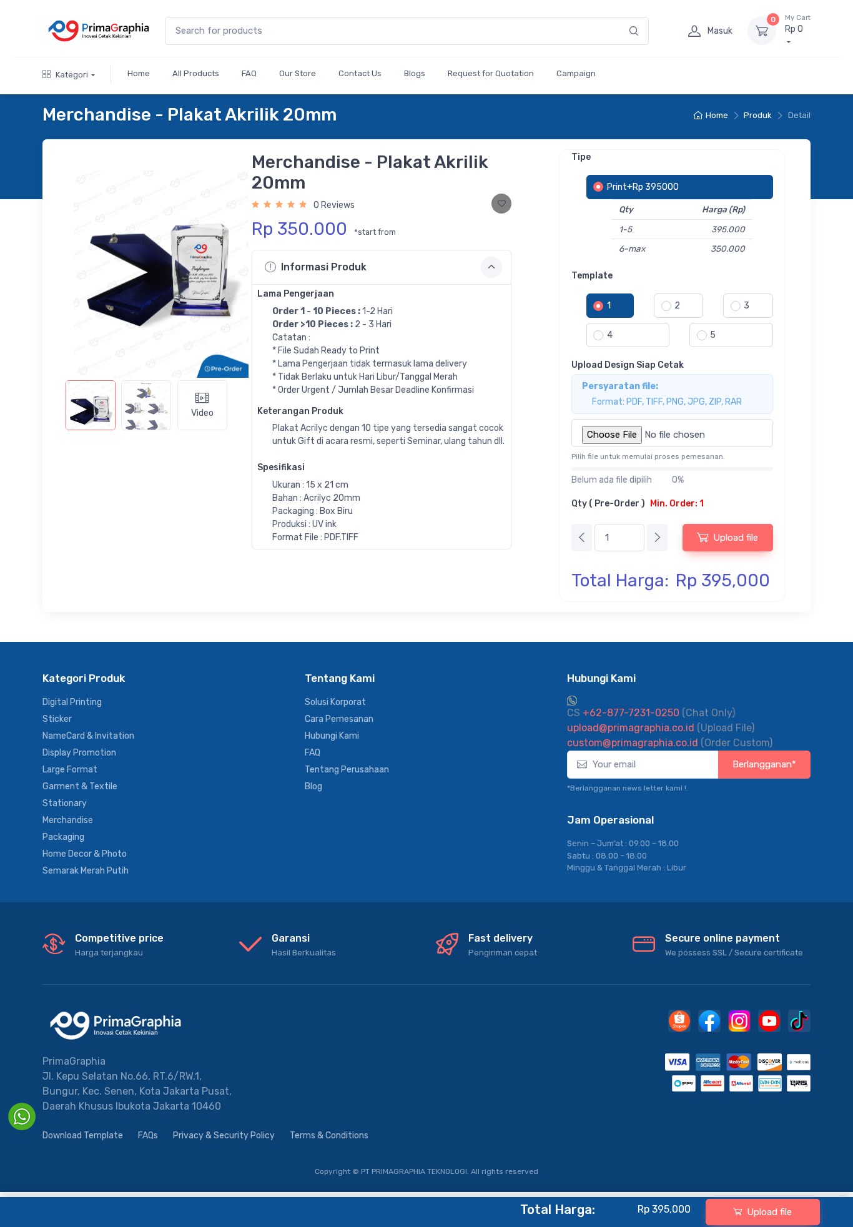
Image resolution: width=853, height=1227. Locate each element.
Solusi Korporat (335, 702)
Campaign (576, 73)
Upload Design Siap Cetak (627, 365)
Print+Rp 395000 (643, 187)
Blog (313, 786)
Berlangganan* (764, 764)
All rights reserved (504, 1171)
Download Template (82, 1135)
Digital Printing (72, 702)
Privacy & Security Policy (224, 1135)
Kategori (72, 74)
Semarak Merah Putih (85, 870)
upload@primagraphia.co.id (630, 728)
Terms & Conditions (329, 1135)
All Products (195, 73)
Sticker (57, 719)
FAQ (249, 73)
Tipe (581, 157)
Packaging (63, 837)
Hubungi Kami (332, 736)
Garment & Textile (79, 786)
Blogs (414, 73)
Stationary (64, 803)
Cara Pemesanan (339, 719)
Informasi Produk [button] (324, 267)
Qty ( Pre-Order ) (637, 503)
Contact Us (360, 73)
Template (592, 275)
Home (138, 73)
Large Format (69, 769)
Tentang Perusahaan (347, 769)
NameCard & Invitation (88, 736)
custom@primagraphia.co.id (632, 743)
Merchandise (67, 820)
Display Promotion (79, 752)
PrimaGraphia (74, 1061)
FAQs (148, 1135)
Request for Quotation (491, 73)
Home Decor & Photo (84, 854)
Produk (758, 115)
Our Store (297, 73)
